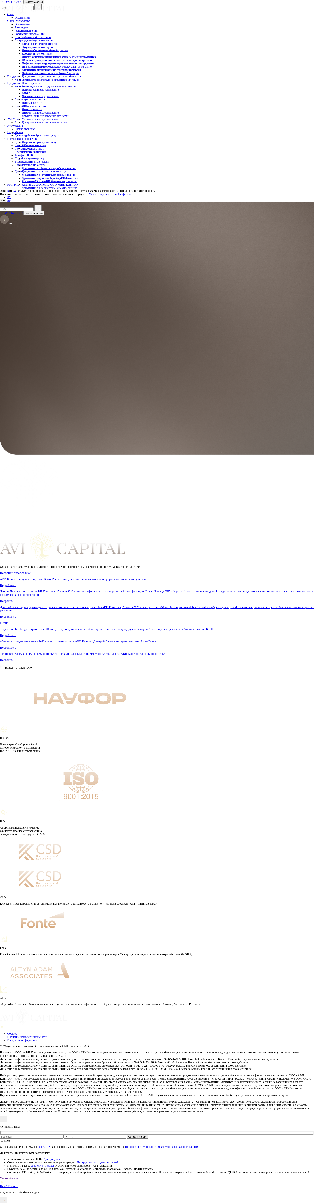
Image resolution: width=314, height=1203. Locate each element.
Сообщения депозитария (37, 53)
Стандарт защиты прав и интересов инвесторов (51, 69)
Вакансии (21, 33)
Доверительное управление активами (45, 122)
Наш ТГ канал (9, 1186)
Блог (17, 128)
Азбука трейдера (25, 135)
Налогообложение (26, 145)
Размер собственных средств (39, 50)
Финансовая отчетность (36, 43)
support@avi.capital (43, 1165)
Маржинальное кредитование (40, 96)
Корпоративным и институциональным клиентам (46, 86)
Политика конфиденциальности (27, 1036)
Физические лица (33, 148)
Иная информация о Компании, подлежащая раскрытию (57, 66)
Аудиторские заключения (37, 47)
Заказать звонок (34, 213)
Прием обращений (26, 37)
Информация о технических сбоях (43, 73)
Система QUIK (24, 155)
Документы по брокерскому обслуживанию (49, 174)
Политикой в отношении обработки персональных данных (161, 1146)
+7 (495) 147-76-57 (11, 212)
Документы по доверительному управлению (49, 187)
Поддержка (14, 138)
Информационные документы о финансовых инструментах (59, 63)
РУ (9, 197)
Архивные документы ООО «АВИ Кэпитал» (50, 184)
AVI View (13, 125)
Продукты (13, 83)
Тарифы (20, 161)
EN (9, 200)
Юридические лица (34, 151)
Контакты (13, 191)
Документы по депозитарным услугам (45, 178)
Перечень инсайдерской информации (45, 56)
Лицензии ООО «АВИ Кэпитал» (42, 181)
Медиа (19, 132)
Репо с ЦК (28, 92)
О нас (10, 20)
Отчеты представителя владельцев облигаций (50, 79)
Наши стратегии (32, 89)
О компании (22, 24)
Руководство (22, 27)
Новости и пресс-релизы (15, 572)
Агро (25, 99)
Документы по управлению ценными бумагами (51, 76)
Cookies (12, 1033)
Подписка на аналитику (29, 158)
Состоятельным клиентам (31, 106)
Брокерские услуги (33, 164)
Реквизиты (21, 30)
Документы (22, 171)
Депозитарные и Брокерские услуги (37, 142)
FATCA (26, 60)
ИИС (25, 112)
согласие (44, 1146)
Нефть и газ (29, 102)
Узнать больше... (10, 1178)
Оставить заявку (137, 1136)
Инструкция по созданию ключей (98, 1162)
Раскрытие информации (30, 40)
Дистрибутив (52, 1159)
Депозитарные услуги (35, 168)
